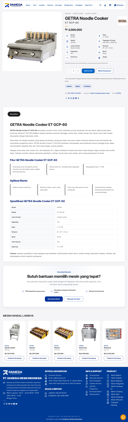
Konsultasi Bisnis (54, 299)
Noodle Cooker (90, 13)
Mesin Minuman (117, 400)
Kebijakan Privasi (53, 416)
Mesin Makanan (116, 381)
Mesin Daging (116, 378)
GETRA (118, 93)
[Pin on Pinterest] (73, 98)
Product (68, 13)
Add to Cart (88, 71)
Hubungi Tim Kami (73, 299)
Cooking (41, 5)
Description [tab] (14, 114)
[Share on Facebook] (66, 98)
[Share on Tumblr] (78, 98)
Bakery (28, 5)
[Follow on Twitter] (9, 404)
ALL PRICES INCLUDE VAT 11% (70, 416)
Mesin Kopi (115, 394)
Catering (50, 5)
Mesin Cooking (78, 13)
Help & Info (88, 5)
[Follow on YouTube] (16, 404)
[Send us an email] (11, 404)
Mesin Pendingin (117, 397)
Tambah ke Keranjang (14, 358)
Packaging (79, 5)
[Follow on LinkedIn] (14, 404)
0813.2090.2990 (63, 396)
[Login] (105, 5)
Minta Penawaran (104, 71)
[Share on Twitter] (69, 98)
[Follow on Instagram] (6, 404)
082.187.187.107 (61, 393)
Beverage (58, 5)
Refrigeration (68, 5)
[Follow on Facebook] (4, 404)
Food (34, 5)
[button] (100, 5)
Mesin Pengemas (117, 384)
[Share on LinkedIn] (76, 98)
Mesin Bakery (116, 375)
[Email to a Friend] (71, 98)
